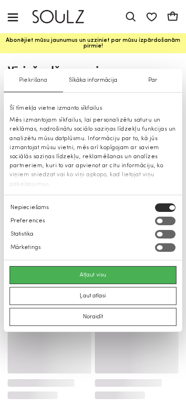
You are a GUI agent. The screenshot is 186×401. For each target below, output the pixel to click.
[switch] (165, 221)
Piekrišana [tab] (33, 80)
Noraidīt (93, 317)
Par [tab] (152, 80)
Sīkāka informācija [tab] (93, 80)
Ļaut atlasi (93, 296)
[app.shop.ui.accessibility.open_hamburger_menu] (13, 16)
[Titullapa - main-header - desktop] (65, 17)
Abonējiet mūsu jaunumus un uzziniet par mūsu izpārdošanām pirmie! (93, 43)
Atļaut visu (93, 275)
